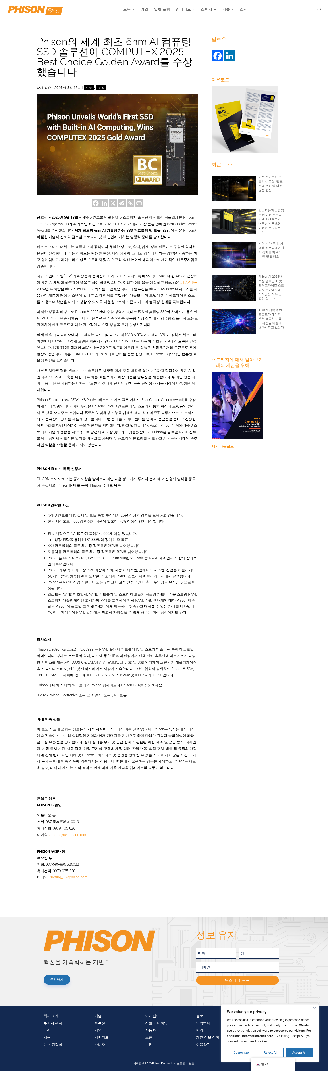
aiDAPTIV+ (188, 282)
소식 (244, 9)
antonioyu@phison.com (68, 835)
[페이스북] (96, 203)
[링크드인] (104, 203)
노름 (148, 1037)
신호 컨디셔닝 (156, 1023)
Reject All (270, 1052)
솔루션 (99, 1023)
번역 (199, 1030)
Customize (241, 1052)
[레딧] (122, 203)
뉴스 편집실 (53, 1044)
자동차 (150, 1030)
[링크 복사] (130, 203)
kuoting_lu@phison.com (68, 877)
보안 (148, 1044)
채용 (47, 1037)
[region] (270, 1033)
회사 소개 (51, 1016)
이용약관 (203, 1044)
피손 (48, 88)
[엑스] (113, 203)
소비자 (206, 9)
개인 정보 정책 (207, 1037)
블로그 (201, 1016)
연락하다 (203, 1023)
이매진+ (151, 1016)
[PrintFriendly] (139, 203)
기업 (144, 9)
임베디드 (183, 9)
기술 (226, 9)
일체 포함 (162, 9)
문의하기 (57, 979)
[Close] (314, 1008)
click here (266, 1036)
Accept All (299, 1052)
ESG (47, 1030)
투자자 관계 (53, 1023)
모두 (127, 9)
